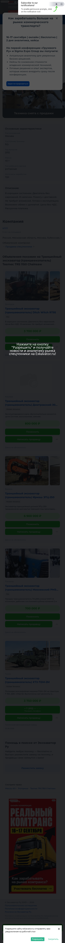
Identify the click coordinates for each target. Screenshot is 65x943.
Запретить (53, 939)
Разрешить (37, 939)
